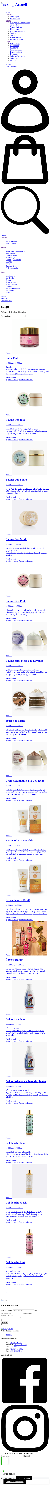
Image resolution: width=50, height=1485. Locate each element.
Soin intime (14, 58)
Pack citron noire (16, 39)
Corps (8, 41)
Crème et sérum (16, 27)
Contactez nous (11, 67)
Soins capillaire (15, 16)
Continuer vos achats (14, 1481)
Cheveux (9, 14)
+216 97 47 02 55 (16, 1347)
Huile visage (14, 29)
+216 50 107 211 (16, 1343)
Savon (12, 35)
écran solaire (14, 25)
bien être (13, 60)
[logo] (7, 1329)
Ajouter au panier (12, 380)
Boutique (9, 1335)
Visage (8, 21)
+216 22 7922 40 (20, 1345)
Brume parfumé (16, 52)
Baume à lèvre (15, 37)
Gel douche (14, 46)
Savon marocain (16, 50)
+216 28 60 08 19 (16, 1351)
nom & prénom (6, 1310)
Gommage (14, 48)
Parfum (8, 62)
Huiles (8, 12)
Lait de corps (15, 44)
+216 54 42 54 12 (16, 1349)
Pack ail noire (15, 19)
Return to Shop (24, 1478)
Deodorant (14, 54)
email (36, 1310)
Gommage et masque (18, 31)
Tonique (13, 33)
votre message (28, 1313)
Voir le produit (11, 378)
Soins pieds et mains (17, 56)
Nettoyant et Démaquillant (20, 23)
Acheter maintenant (26, 380)
